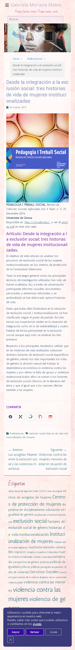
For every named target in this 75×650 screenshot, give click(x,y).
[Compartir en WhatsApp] (30, 417)
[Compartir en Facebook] (10, 417)
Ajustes (53, 632)
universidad (60, 577)
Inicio (17, 59)
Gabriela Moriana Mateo (36, 5)
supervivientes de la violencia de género (29, 577)
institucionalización (34, 534)
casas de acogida (54, 491)
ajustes (37, 624)
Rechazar (34, 632)
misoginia (31, 552)
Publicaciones (36, 59)
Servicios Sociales (44, 572)
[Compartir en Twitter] (20, 417)
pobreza (44, 562)
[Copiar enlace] (40, 417)
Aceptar (16, 632)
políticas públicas (30, 566)
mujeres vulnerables (42, 557)
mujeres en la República (47, 552)
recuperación (57, 567)
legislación (23, 547)
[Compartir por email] (50, 417)
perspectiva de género (26, 562)
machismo (35, 547)
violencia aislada (15, 582)
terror (52, 577)
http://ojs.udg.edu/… (37, 222)
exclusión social (37, 433)
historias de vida (54, 433)
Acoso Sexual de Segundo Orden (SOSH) (27, 491)
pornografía (45, 567)
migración (20, 552)
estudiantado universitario (46, 515)
